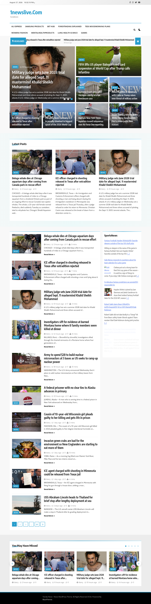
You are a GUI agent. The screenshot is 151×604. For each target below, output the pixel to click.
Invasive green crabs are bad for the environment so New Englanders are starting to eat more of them (70, 444)
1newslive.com (26, 12)
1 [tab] (65, 99)
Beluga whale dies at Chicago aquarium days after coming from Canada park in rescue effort (38, 82)
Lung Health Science (68, 33)
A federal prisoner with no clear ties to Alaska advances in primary (69, 389)
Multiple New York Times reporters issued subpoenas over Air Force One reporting (90, 121)
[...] (128, 254)
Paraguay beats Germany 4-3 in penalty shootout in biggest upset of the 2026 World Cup (58, 121)
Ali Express (16, 26)
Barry (16, 189)
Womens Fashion (19, 33)
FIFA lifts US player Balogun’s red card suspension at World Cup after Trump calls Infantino (104, 68)
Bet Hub (51, 26)
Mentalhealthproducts (42, 33)
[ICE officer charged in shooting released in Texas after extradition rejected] (76, 162)
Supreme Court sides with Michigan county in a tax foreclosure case (90, 95)
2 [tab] (68, 99)
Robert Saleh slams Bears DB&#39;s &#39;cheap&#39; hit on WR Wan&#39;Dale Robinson (120, 307)
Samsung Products (34, 26)
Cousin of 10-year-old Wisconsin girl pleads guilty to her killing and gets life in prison (68, 415)
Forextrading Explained (70, 26)
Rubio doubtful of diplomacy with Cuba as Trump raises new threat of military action (124, 95)
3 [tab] (72, 99)
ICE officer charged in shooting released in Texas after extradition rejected (25, 121)
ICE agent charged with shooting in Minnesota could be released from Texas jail (70, 472)
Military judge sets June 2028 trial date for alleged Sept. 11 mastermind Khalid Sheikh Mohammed (71, 40)
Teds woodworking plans (97, 26)
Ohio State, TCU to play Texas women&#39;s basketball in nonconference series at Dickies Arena (120, 332)
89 (37, 524)
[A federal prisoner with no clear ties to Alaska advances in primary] (26, 395)
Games (84, 33)
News (15, 72)
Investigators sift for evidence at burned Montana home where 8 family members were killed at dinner (70, 325)
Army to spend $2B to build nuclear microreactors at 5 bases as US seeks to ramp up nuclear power (71, 358)
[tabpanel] (42, 74)
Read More (48, 254)
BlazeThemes (47, 599)
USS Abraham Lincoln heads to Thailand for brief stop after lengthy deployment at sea (68, 499)
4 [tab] (135, 546)
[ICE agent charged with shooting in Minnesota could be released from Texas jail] (26, 478)
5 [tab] (138, 546)
